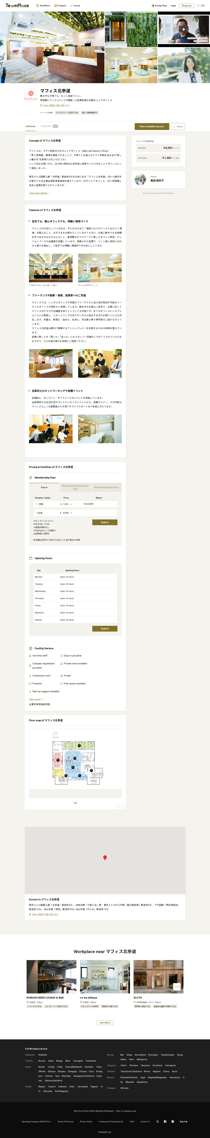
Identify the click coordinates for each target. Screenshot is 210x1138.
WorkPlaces (45, 6)
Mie (122, 1055)
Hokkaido (42, 1055)
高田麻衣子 (157, 180)
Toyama (52, 1086)
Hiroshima (157, 1065)
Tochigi (51, 1067)
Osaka (164, 1055)
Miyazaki (130, 1082)
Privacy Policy (86, 1122)
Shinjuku (62, 1071)
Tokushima (125, 1071)
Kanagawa (78, 1076)
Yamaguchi (170, 1065)
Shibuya (51, 1071)
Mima (146, 1071)
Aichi (57, 1091)
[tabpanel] (105, 533)
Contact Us (145, 1122)
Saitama (49, 1080)
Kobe (123, 1059)
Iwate (51, 1061)
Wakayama (142, 1059)
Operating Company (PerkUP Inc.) (36, 1122)
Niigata (41, 1086)
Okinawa (124, 1088)
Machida (66, 1076)
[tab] (49, 126)
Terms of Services (65, 1122)
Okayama (145, 1065)
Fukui (71, 1086)
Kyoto (137, 1055)
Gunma (68, 1067)
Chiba (60, 1067)
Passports (62, 6)
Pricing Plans (161, 6)
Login (173, 6)
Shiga (129, 1055)
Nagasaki (152, 1077)
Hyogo (180, 1055)
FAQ (132, 1122)
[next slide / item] (123, 807)
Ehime (166, 1071)
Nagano (94, 1086)
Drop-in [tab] (44, 487)
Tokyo (99, 1067)
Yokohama (89, 1076)
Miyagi (59, 1061)
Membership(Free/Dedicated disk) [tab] (75, 487)
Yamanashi (82, 1086)
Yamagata (78, 1061)
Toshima (49, 1076)
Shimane (134, 1065)
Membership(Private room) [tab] (106, 487)
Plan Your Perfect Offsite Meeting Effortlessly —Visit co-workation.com (105, 1111)
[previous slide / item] (117, 807)
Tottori (123, 1065)
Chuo (91, 1071)
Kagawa (157, 1071)
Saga (142, 1077)
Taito (57, 1076)
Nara (131, 1059)
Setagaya (72, 1071)
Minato (42, 1071)
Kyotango (152, 1055)
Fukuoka (124, 1077)
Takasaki (88, 1067)
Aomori (41, 1061)
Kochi (174, 1071)
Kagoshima (142, 1082)
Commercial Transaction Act (111, 1122)
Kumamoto (175, 1077)
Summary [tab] (30, 126)
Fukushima (91, 1061)
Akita (67, 1061)
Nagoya (64, 1091)
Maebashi (77, 1067)
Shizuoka (47, 1091)
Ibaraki (41, 1067)
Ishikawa (62, 1086)
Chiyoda (83, 1071)
